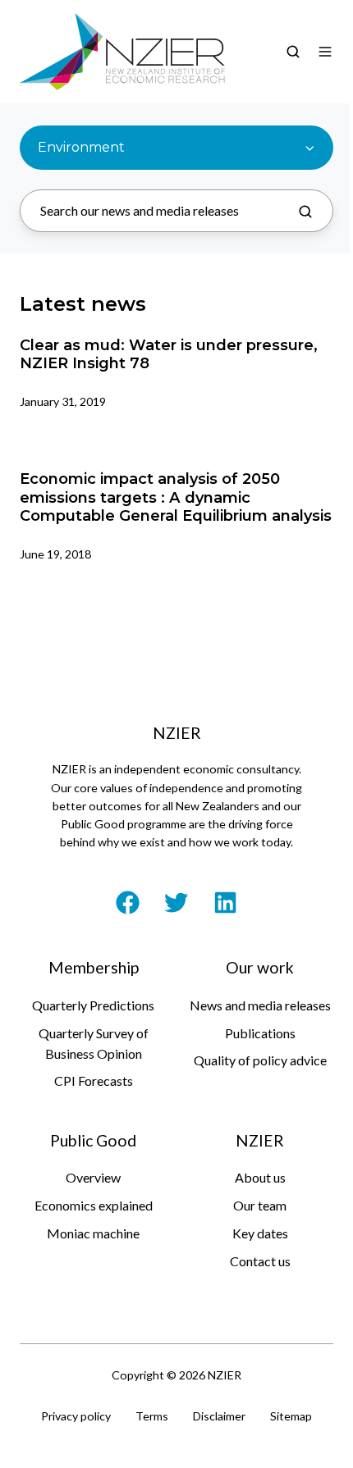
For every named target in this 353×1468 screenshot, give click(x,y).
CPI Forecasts (93, 1080)
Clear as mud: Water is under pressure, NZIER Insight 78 (169, 354)
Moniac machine (93, 1233)
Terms (151, 1416)
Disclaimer (219, 1416)
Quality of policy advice (260, 1060)
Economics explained (93, 1205)
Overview (93, 1177)
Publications (260, 1033)
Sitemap (291, 1416)
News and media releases (260, 1005)
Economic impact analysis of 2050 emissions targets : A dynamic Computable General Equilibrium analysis (176, 497)
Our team (260, 1205)
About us (260, 1177)
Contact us (260, 1261)
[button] (293, 51)
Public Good (93, 1140)
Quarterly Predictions (93, 1005)
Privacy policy (76, 1416)
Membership (93, 967)
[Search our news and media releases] (305, 211)
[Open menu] (325, 51)
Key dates (260, 1233)
